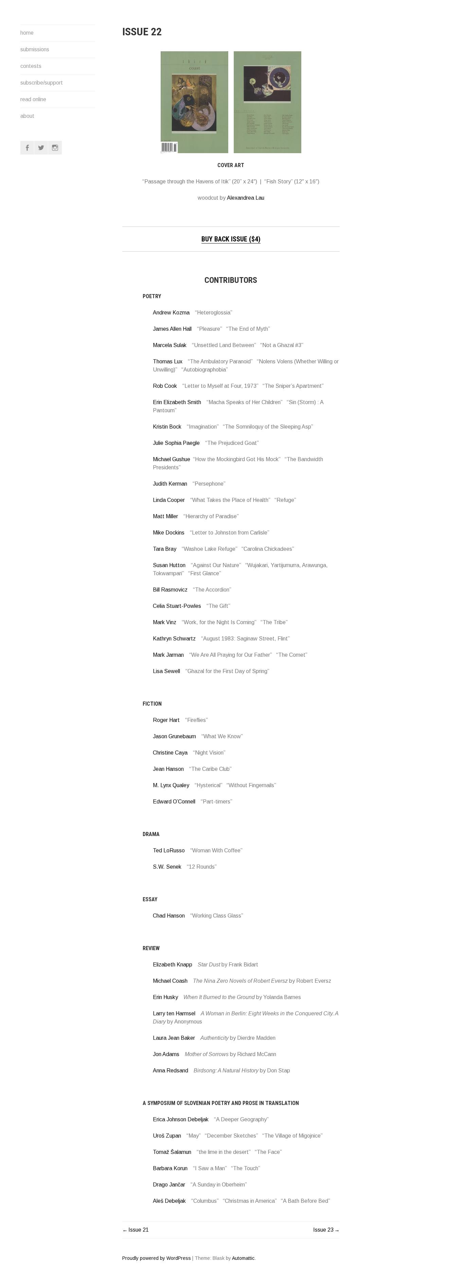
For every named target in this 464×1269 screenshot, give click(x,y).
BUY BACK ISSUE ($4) (231, 239)
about (27, 116)
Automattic (243, 1258)
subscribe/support (41, 83)
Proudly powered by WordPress (156, 1258)
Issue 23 (323, 1230)
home (27, 33)
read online (33, 99)
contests (30, 66)
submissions (34, 49)
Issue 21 (138, 1230)
